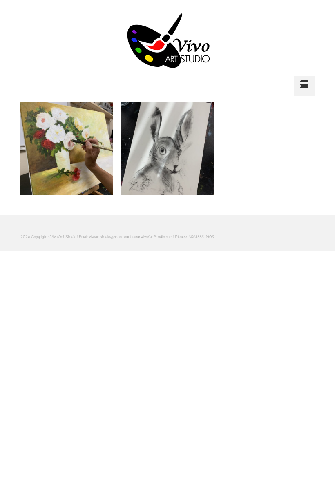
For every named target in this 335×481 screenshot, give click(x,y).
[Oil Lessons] (66, 148)
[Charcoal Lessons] (167, 148)
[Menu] (304, 86)
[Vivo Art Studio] (167, 40)
